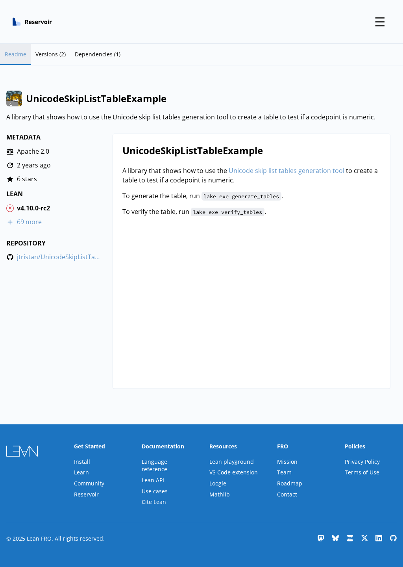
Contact (287, 494)
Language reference (154, 465)
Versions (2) (50, 54)
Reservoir (86, 494)
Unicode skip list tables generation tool (286, 170)
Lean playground (231, 461)
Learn (81, 472)
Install (82, 461)
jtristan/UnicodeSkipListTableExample (59, 257)
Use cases (155, 491)
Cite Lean (154, 502)
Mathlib (219, 494)
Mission (287, 461)
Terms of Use (362, 472)
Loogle (217, 483)
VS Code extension (233, 472)
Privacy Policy (362, 461)
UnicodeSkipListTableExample (192, 150)
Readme (15, 54)
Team (284, 472)
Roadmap (289, 483)
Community (89, 483)
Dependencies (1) (97, 54)
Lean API (153, 480)
